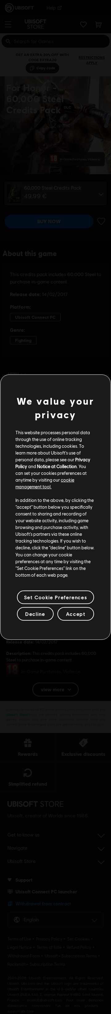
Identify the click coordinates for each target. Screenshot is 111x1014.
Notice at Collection (57, 466)
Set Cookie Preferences (55, 597)
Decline (35, 614)
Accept (76, 614)
